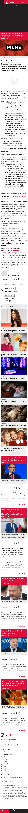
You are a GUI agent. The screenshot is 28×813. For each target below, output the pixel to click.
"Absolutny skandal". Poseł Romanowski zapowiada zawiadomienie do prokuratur (13, 223)
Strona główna (4, 5)
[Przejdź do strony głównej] (10, 2)
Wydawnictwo (6, 747)
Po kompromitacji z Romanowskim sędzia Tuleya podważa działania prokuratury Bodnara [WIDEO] (12, 143)
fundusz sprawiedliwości (10, 285)
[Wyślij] (26, 781)
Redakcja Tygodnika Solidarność (10, 739)
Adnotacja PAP (6, 759)
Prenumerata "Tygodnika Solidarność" (11, 744)
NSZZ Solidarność (24, 2)
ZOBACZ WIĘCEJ (9, 295)
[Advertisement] (14, 19)
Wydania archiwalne (7, 754)
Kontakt (4, 756)
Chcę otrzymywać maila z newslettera (11, 785)
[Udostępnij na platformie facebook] (16, 279)
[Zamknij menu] (2, 2)
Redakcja (5, 752)
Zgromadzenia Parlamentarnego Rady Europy (13, 97)
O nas (4, 742)
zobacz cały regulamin (8, 798)
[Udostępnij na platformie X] (19, 279)
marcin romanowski (9, 288)
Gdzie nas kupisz (6, 749)
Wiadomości (11, 5)
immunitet (22, 285)
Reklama (5, 761)
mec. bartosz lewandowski (11, 291)
